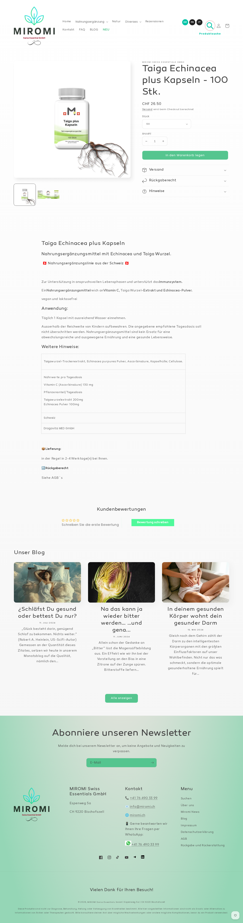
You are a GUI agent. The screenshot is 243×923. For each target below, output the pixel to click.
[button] (91, 22)
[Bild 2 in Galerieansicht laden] (48, 195)
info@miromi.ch (142, 807)
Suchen (186, 798)
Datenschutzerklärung (197, 832)
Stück (145, 116)
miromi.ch (137, 815)
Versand (147, 109)
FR (192, 22)
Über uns (187, 805)
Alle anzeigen (121, 698)
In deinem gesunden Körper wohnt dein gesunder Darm (195, 616)
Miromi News (190, 812)
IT (199, 22)
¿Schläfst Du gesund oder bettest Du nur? (47, 613)
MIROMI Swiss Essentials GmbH (104, 902)
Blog (184, 819)
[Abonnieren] (152, 762)
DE (185, 22)
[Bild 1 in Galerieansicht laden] (25, 195)
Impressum (189, 825)
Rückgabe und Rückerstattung (203, 845)
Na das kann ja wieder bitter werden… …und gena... (121, 620)
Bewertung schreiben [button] (152, 522)
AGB (184, 839)
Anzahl (146, 133)
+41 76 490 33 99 (144, 798)
